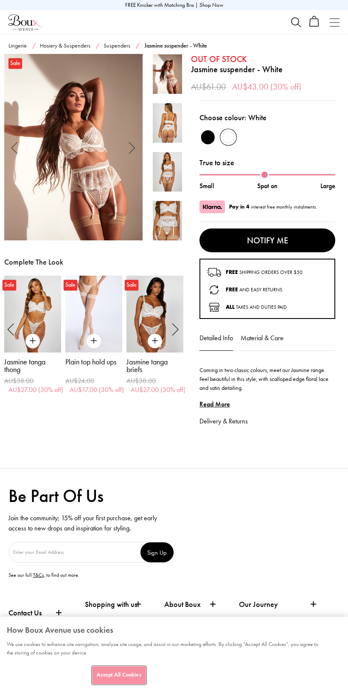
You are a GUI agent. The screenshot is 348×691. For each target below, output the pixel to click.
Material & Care (262, 338)
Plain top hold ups (90, 362)
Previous (14, 147)
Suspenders (117, 45)
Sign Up (157, 552)
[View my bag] (314, 24)
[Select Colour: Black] (207, 137)
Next (132, 147)
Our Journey (258, 604)
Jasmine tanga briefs (147, 365)
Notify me (267, 240)
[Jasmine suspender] (73, 147)
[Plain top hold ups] (93, 314)
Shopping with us (111, 604)
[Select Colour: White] (228, 137)
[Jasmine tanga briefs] (154, 314)
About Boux (182, 604)
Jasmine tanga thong (24, 365)
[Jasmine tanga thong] (32, 314)
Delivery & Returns (223, 421)
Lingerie (17, 45)
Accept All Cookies (119, 674)
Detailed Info (216, 338)
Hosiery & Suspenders (65, 45)
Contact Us (25, 613)
